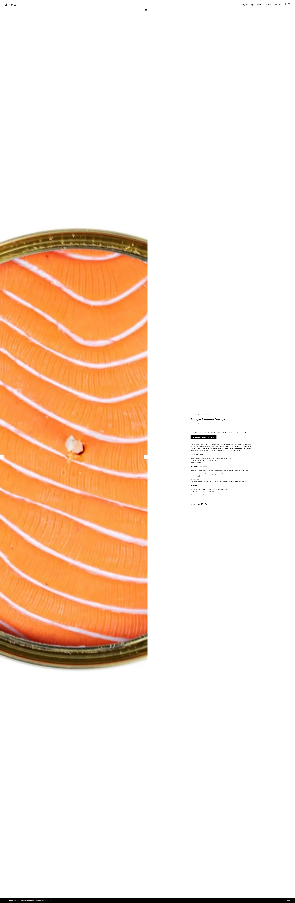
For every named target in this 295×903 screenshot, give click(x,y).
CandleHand (195, 424)
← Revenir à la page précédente (201, 415)
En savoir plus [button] (48, 900)
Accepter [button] (287, 900)
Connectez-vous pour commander (203, 437)
